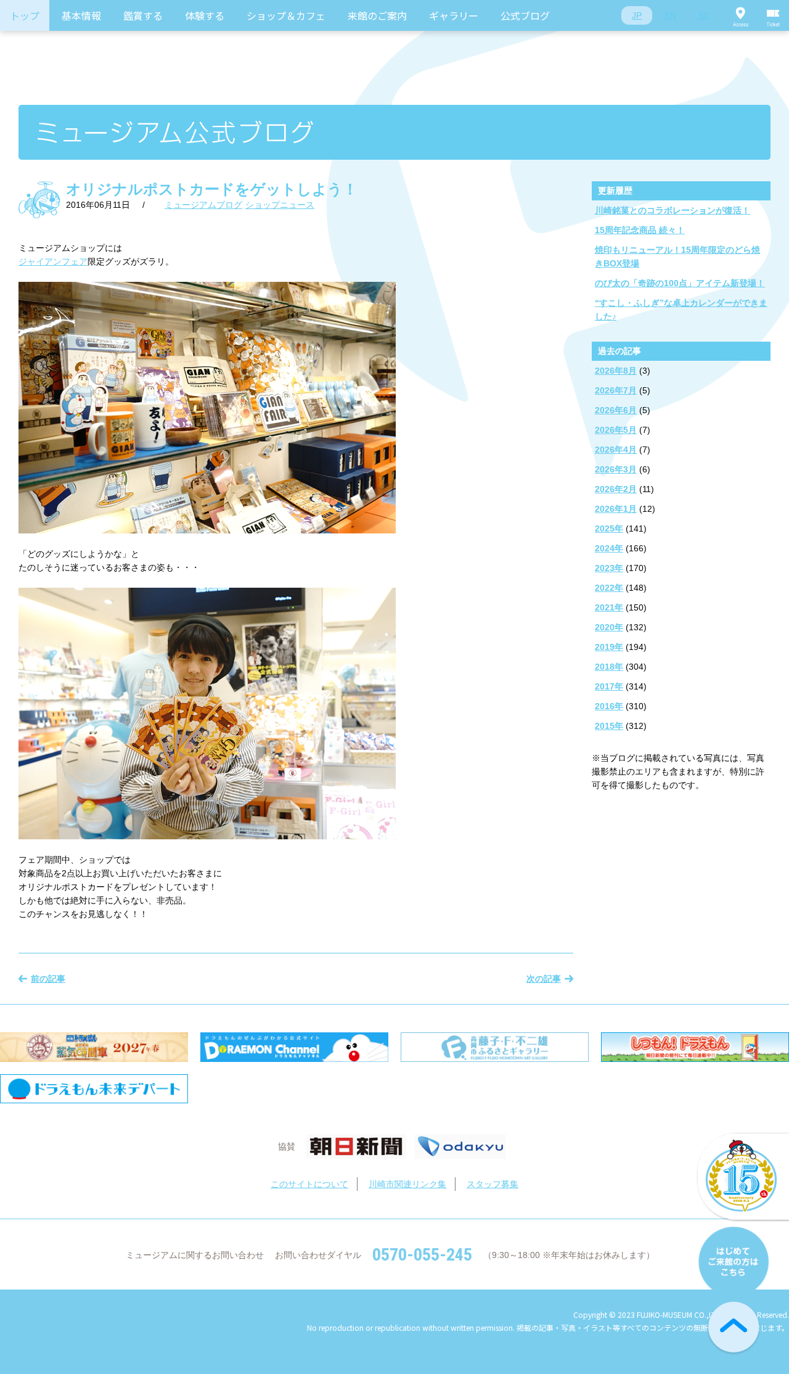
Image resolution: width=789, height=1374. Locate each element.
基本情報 (81, 15)
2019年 (609, 647)
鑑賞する (143, 15)
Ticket (773, 15)
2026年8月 (616, 371)
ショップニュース (279, 205)
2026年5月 (616, 430)
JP (637, 15)
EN (670, 15)
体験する (204, 15)
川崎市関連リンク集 (407, 1184)
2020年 (609, 627)
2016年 (609, 706)
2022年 (609, 588)
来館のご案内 (377, 15)
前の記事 (48, 979)
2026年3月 (616, 469)
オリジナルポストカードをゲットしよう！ (212, 189)
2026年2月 (616, 489)
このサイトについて (309, 1184)
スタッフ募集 (492, 1184)
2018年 (609, 667)
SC (703, 15)
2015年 (609, 726)
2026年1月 (616, 509)
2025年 (609, 528)
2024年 (609, 548)
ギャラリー (453, 15)
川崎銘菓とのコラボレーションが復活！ (672, 210)
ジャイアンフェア (53, 261)
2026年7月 (616, 390)
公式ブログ (525, 15)
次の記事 (543, 979)
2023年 (609, 568)
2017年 (609, 686)
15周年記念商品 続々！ (640, 230)
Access (740, 15)
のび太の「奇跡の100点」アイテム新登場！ (680, 283)
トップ (24, 15)
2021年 (609, 607)
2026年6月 (616, 410)
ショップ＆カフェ (286, 15)
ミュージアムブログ (203, 205)
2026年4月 (616, 450)
